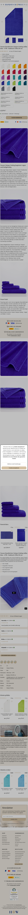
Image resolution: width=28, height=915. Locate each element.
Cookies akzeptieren (14, 468)
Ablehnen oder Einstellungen (14, 464)
